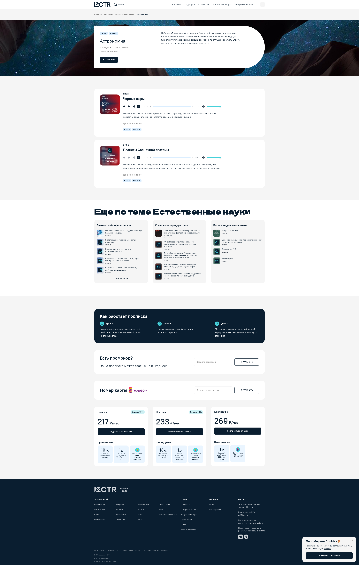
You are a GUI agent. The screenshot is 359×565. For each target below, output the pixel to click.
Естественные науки (124, 15)
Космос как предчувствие (171, 225)
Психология (99, 519)
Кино (96, 514)
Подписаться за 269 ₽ (237, 431)
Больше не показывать (329, 556)
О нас (183, 524)
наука (127, 129)
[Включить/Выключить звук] (203, 106)
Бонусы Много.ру (222, 4)
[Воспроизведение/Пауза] (129, 106)
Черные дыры (134, 99)
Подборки (190, 4)
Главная (98, 15)
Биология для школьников (230, 225)
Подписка (185, 504)
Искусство (120, 504)
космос (136, 129)
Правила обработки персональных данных (124, 550)
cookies (327, 548)
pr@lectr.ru (243, 515)
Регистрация (215, 509)
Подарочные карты (243, 4)
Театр (161, 509)
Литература (99, 509)
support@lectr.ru (245, 507)
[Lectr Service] (102, 4)
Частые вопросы (188, 529)
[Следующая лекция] (134, 106)
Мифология (121, 514)
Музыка (119, 509)
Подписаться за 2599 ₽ (121, 432)
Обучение (120, 519)
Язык (139, 519)
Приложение (186, 519)
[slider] (154, 106)
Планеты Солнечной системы (146, 150)
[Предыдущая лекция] (124, 106)
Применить (247, 362)
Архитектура (143, 504)
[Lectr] (111, 489)
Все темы (176, 4)
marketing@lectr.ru (256, 531)
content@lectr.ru (255, 523)
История (141, 509)
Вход (211, 504)
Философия (164, 504)
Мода (139, 514)
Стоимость (203, 4)
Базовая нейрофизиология (114, 225)
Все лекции (99, 504)
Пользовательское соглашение (155, 550)
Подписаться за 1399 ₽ (179, 432)
